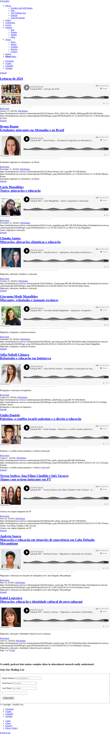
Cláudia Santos (30, 240)
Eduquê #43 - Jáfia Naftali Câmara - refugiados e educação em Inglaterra (34, 386)
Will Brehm (23, 111)
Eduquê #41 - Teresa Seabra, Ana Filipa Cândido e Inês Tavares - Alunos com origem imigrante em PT (43, 507)
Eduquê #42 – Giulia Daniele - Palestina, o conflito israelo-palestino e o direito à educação (40, 447)
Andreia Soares (47, 539)
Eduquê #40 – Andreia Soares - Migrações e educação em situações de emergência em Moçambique (43, 571)
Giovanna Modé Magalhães (29, 298)
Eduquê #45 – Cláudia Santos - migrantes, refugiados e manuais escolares (35, 270)
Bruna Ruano (32, 128)
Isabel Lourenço (41, 599)
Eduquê (3, 73)
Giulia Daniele (40, 417)
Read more (4, 108)
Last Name (6, 688)
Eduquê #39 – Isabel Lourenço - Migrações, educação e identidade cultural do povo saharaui (41, 629)
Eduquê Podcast (5, 106)
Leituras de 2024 (11, 78)
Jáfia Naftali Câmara (25, 356)
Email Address (9, 678)
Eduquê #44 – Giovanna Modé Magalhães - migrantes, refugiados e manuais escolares (39, 328)
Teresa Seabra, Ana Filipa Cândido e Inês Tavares (34, 477)
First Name (7, 683)
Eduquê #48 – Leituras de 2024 (22, 106)
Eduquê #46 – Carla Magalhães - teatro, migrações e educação (31, 218)
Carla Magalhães (20, 188)
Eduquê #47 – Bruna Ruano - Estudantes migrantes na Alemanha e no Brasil (36, 158)
